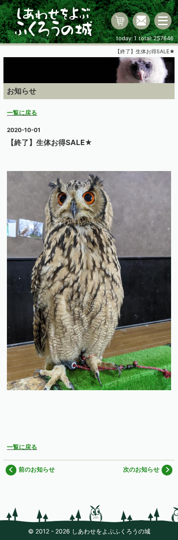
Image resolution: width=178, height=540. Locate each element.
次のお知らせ (141, 469)
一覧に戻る (22, 112)
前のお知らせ (37, 469)
